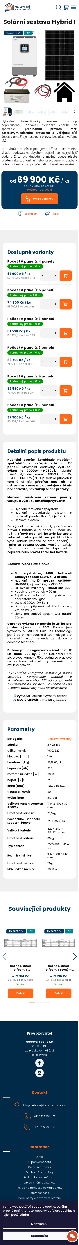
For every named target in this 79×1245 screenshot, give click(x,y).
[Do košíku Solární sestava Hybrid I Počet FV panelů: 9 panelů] (66, 419)
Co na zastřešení (39, 1167)
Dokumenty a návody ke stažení (39, 1198)
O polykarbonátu (39, 1162)
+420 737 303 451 (44, 1116)
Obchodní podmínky (39, 1172)
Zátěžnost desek (39, 1193)
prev (4, 956)
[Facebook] (39, 1063)
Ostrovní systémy (59, 739)
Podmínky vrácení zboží (39, 1177)
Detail (20, 993)
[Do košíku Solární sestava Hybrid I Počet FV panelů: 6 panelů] (66, 333)
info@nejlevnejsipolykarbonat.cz (44, 1105)
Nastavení (39, 1224)
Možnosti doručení (39, 189)
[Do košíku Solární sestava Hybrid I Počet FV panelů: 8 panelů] (66, 390)
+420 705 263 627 (44, 1127)
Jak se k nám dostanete (39, 1182)
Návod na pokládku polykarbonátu (39, 1188)
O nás (40, 1157)
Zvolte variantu (43, 199)
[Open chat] (72, 1236)
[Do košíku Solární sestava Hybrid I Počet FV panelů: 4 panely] (66, 275)
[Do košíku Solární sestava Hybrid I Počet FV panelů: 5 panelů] (66, 304)
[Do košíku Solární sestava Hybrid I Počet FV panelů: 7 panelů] (66, 362)
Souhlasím (39, 1236)
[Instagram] (39, 1073)
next (75, 956)
